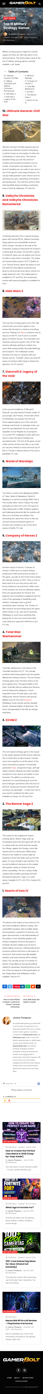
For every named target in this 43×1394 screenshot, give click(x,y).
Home (9, 1378)
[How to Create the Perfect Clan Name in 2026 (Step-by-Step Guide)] (21, 1132)
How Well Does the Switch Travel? (31, 1000)
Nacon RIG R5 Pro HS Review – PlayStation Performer (21, 1322)
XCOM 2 (11, 720)
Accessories (9, 1311)
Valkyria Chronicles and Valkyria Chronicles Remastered (20, 200)
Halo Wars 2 (14, 291)
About (17, 1378)
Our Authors (21, 1381)
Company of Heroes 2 (21, 535)
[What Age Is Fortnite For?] (21, 1189)
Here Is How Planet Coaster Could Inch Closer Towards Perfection (11, 1003)
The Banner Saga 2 (19, 804)
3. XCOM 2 (29, 92)
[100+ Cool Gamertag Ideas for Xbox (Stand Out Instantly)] (21, 1242)
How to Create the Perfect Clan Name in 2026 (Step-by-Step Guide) (20, 1153)
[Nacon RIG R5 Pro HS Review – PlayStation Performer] (21, 1302)
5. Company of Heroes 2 (31, 82)
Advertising (28, 1378)
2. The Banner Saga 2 (30, 96)
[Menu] (3, 3)
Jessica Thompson (18, 34)
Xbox (23, 332)
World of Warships (19, 461)
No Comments (32, 37)
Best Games (9, 18)
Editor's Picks (10, 1141)
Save (17, 986)
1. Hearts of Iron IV (31, 101)
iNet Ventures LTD (31, 1387)
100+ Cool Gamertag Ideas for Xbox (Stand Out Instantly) (21, 1264)
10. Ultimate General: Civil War (11, 76)
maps (13, 768)
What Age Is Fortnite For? (20, 1207)
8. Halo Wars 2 (10, 94)
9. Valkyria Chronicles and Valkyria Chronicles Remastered (10, 86)
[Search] (39, 3)
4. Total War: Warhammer (30, 87)
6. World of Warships (29, 76)
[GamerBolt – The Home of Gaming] (22, 4)
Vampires (28, 700)
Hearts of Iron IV (16, 891)
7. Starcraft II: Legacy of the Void (10, 99)
